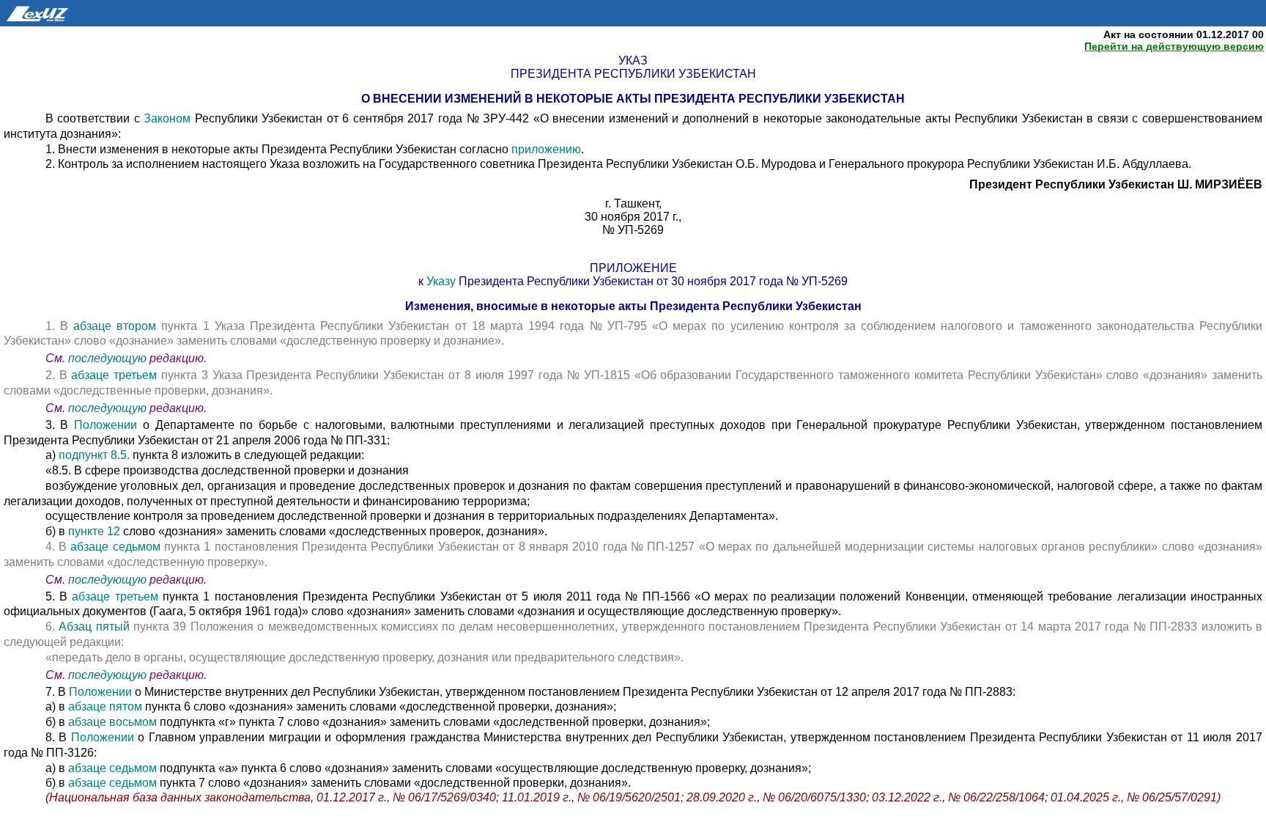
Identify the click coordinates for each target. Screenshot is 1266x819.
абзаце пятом (106, 706)
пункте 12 (95, 531)
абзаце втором (117, 326)
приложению (546, 149)
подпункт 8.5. (94, 455)
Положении (105, 425)
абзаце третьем (116, 375)
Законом (167, 118)
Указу (441, 281)
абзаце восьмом (114, 722)
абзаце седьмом (117, 546)
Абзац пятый (96, 626)
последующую (107, 358)
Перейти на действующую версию (1174, 46)
